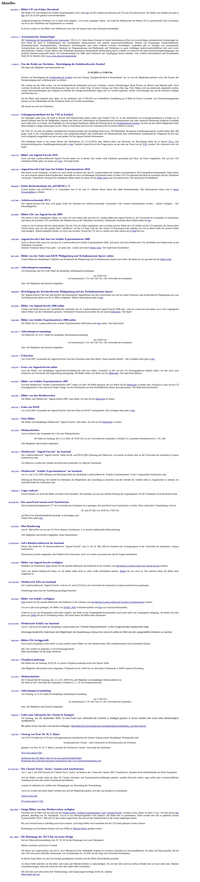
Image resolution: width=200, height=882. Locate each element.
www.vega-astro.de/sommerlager (61, 56)
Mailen (123, 571)
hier (87, 13)
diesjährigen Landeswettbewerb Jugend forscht (137, 566)
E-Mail (133, 231)
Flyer (171, 141)
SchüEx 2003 (70, 607)
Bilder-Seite (102, 178)
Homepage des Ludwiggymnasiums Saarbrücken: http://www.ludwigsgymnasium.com (61, 760)
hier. (41, 518)
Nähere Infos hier (29, 796)
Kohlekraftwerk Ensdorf (61, 77)
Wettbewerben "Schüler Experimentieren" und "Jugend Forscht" (92, 813)
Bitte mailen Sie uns (30, 874)
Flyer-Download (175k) (32, 801)
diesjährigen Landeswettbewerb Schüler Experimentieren (117, 602)
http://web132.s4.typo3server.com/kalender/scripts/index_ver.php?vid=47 (108, 726)
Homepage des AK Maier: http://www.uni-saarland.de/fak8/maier (51, 758)
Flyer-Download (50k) (31, 753)
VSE (145, 144)
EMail (33, 615)
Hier (48, 566)
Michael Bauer (80, 828)
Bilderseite (116, 312)
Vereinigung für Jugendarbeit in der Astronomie (47, 40)
